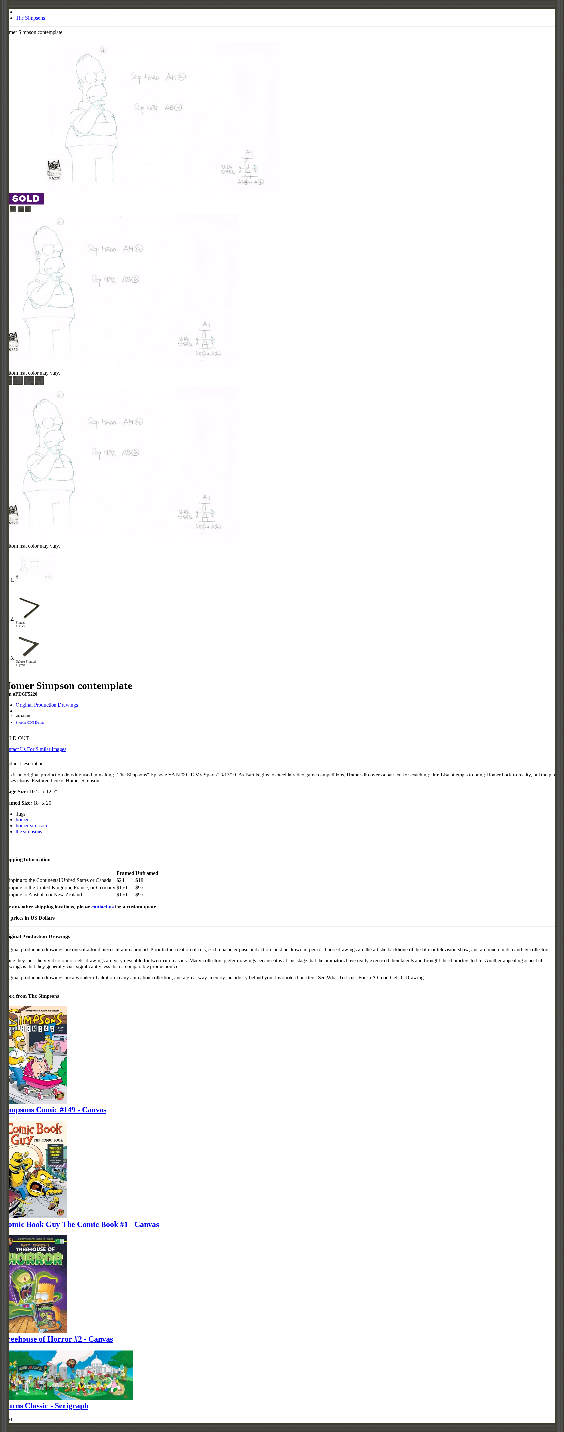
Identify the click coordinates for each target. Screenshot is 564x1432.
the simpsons (29, 831)
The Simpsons (30, 18)
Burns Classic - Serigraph (45, 1405)
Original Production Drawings (47, 705)
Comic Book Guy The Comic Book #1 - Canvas (81, 1224)
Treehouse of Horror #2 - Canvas (58, 1339)
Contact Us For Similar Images (34, 749)
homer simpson (31, 825)
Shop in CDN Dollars (30, 722)
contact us (102, 906)
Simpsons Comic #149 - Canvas (54, 1109)
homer (22, 819)
